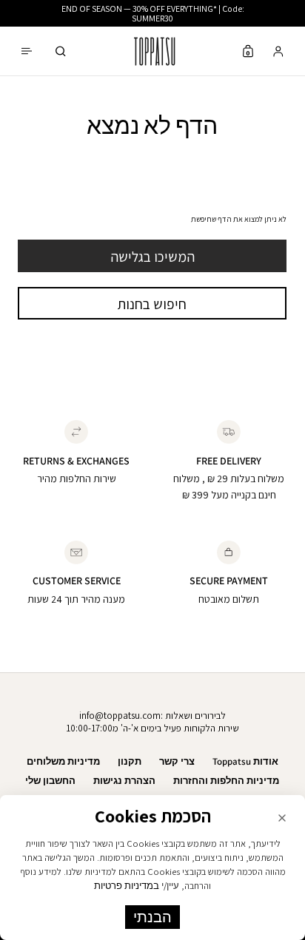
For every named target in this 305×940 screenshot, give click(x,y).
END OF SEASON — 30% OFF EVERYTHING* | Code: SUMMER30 (152, 13)
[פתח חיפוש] (61, 51)
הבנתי (152, 917)
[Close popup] (282, 818)
